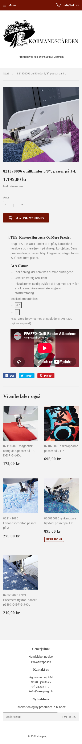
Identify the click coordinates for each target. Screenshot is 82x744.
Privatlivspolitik (41, 662)
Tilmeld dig (68, 716)
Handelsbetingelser (41, 656)
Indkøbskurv (70, 5)
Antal (6, 197)
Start (6, 73)
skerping (42, 736)
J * (18, 305)
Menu (12, 5)
